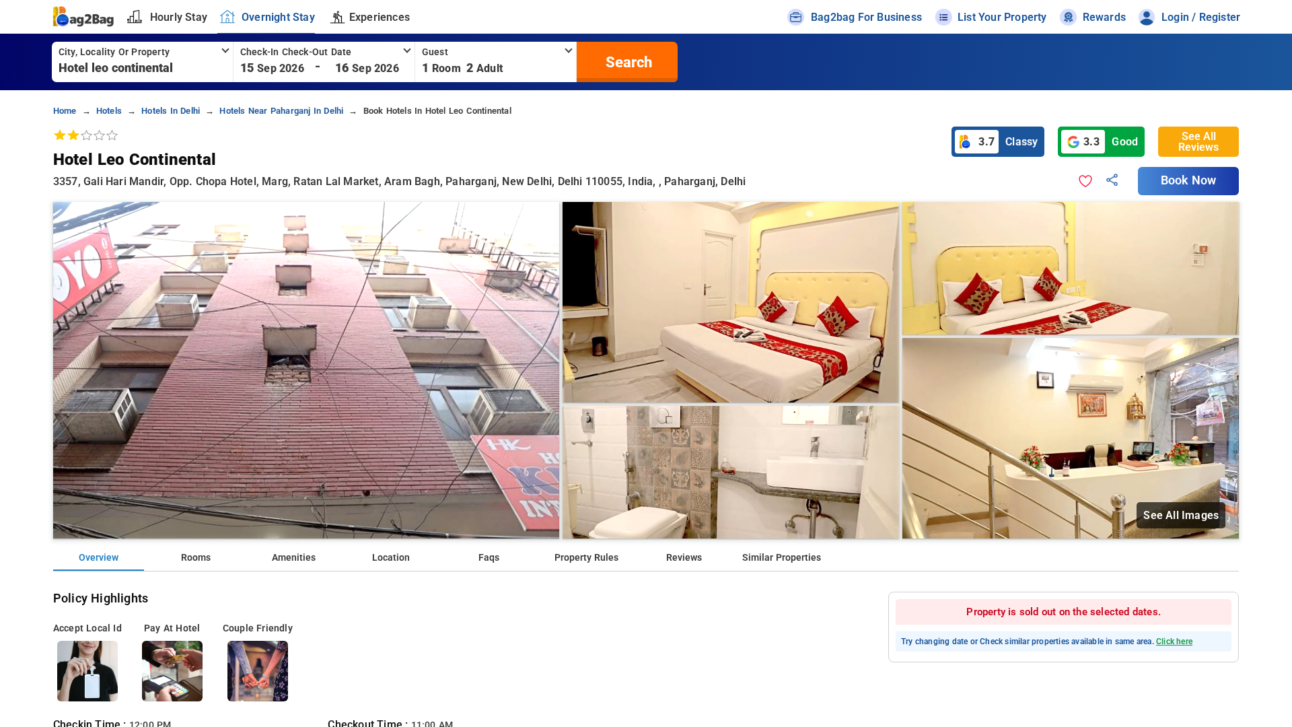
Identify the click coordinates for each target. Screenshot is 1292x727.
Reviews (684, 557)
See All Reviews (1198, 141)
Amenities (294, 557)
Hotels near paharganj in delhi (281, 111)
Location (391, 557)
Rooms (196, 557)
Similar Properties (781, 557)
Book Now (1188, 180)
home (65, 111)
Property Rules (586, 557)
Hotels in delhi (170, 111)
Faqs (488, 557)
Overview (98, 557)
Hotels (109, 111)
